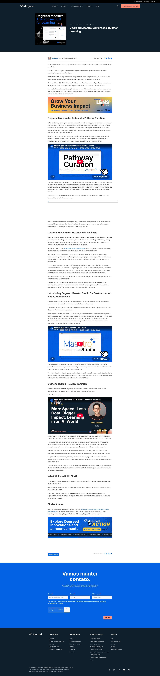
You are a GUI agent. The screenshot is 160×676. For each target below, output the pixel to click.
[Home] (27, 6)
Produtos (54, 6)
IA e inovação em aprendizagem (77, 24)
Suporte (153, 1)
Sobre (71, 638)
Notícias (72, 646)
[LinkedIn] (109, 58)
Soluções (63, 6)
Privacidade (57, 667)
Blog (111, 638)
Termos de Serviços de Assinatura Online (38, 671)
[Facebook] (104, 58)
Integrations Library (95, 654)
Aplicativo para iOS (55, 646)
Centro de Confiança (116, 649)
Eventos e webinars (115, 641)
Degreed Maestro (53, 554)
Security (112, 646)
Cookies (71, 667)
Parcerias (72, 652)
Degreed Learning (95, 638)
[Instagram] (129, 669)
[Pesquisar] (118, 6)
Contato (52, 638)
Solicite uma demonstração (57, 641)
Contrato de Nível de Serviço (56, 671)
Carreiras (72, 649)
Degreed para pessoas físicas (98, 657)
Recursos (88, 6)
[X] (107, 58)
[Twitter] (119, 669)
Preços (97, 6)
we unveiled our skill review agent (74, 248)
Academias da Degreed (96, 646)
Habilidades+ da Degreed (97, 641)
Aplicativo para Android (56, 649)
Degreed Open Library (96, 649)
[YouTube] (124, 669)
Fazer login (146, 1)
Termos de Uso (64, 667)
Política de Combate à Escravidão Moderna (39, 669)
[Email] (111, 58)
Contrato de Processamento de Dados (59, 669)
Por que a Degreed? (76, 6)
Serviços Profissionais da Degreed (99, 652)
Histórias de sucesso (75, 644)
